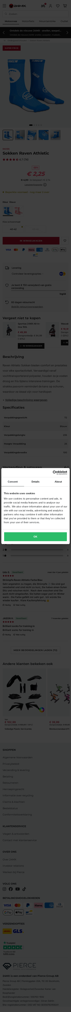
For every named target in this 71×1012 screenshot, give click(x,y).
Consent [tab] (13, 481)
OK (35, 536)
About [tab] (58, 481)
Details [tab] (36, 481)
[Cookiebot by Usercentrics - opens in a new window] (52, 473)
